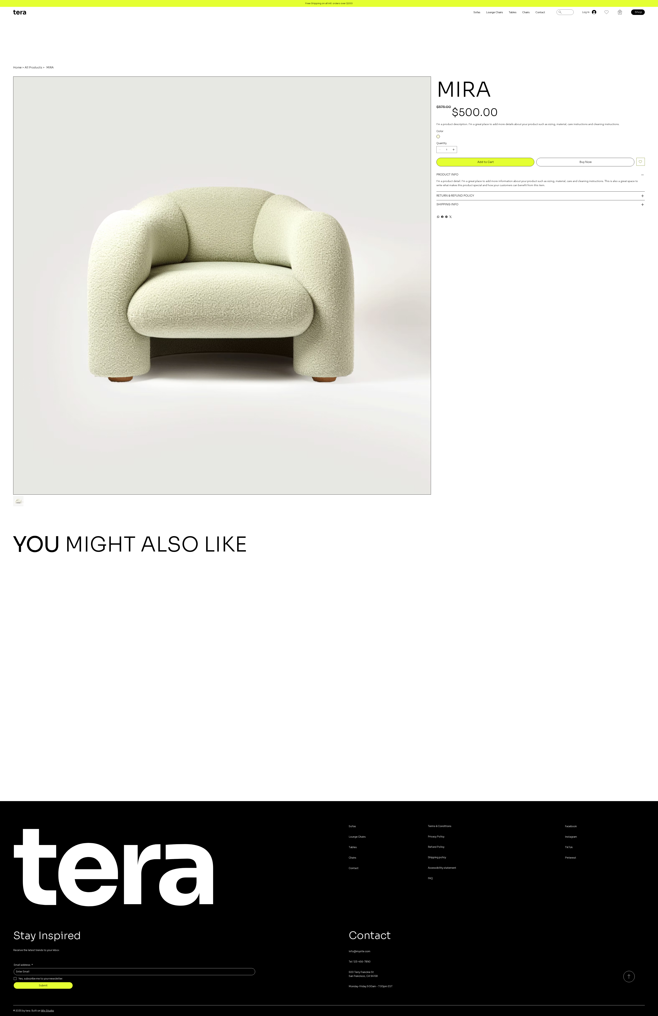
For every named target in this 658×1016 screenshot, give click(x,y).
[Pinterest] (446, 216)
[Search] (565, 12)
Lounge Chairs (357, 836)
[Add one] (453, 149)
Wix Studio (47, 1010)
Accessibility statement (442, 867)
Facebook (571, 826)
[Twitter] (450, 216)
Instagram (571, 836)
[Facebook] (442, 216)
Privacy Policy (436, 836)
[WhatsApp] (438, 216)
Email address (23, 964)
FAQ (430, 878)
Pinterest (570, 857)
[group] (329, 585)
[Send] (629, 976)
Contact (353, 868)
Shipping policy (437, 857)
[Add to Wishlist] (640, 162)
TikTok (569, 847)
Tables (353, 847)
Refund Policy (436, 846)
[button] (620, 12)
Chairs (352, 857)
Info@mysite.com (359, 951)
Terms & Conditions (439, 826)
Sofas (352, 826)
